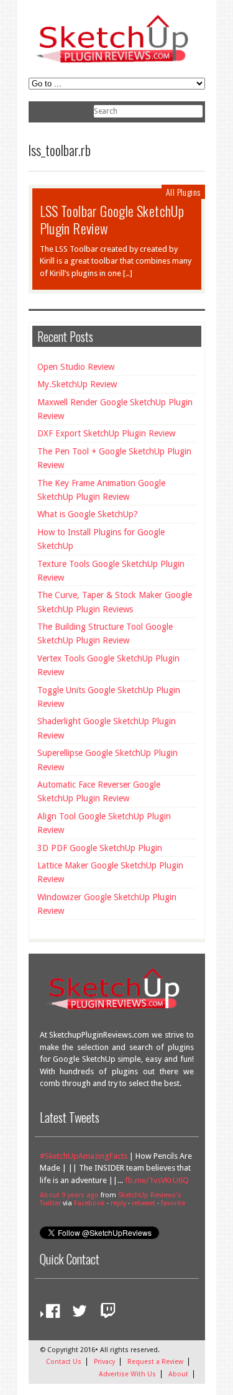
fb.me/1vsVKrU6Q (157, 1180)
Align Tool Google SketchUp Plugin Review (104, 823)
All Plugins (183, 191)
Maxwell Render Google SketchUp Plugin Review (115, 409)
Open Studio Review (75, 367)
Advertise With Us (127, 1374)
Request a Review (155, 1362)
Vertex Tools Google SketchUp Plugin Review (108, 665)
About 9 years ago (69, 1195)
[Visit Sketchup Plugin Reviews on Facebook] (50, 1314)
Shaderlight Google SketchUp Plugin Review (106, 728)
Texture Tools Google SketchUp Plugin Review (111, 570)
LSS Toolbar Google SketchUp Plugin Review (112, 219)
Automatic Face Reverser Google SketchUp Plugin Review (98, 791)
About (178, 1374)
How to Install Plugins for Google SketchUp (101, 539)
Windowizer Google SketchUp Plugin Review (106, 904)
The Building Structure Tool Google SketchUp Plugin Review (105, 633)
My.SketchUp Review (77, 384)
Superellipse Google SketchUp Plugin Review (107, 759)
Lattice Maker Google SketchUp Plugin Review (110, 872)
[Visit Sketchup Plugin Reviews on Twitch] (105, 1314)
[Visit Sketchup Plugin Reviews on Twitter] (76, 1314)
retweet (143, 1203)
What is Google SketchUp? (87, 514)
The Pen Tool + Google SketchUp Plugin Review (114, 458)
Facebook (89, 1203)
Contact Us (63, 1362)
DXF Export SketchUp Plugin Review (106, 433)
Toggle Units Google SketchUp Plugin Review (108, 697)
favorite (173, 1203)
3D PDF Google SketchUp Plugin (99, 848)
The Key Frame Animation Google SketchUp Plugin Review (101, 490)
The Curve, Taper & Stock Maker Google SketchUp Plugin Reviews (114, 602)
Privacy (104, 1362)
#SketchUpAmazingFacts (83, 1156)
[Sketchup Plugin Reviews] (117, 64)
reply (118, 1203)
